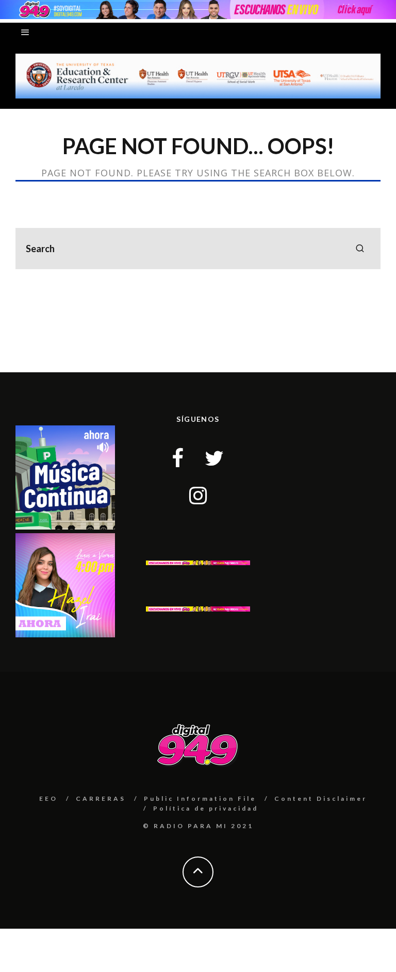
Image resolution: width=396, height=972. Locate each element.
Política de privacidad (205, 808)
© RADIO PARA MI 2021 (198, 826)
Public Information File (200, 798)
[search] (360, 248)
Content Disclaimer (320, 798)
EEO (48, 798)
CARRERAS (101, 798)
